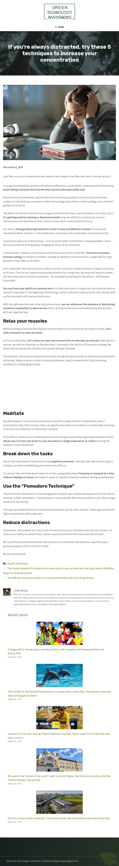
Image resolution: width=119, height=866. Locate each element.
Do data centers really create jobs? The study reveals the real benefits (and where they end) (59, 818)
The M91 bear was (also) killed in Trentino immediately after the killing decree (50, 578)
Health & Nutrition (17, 563)
